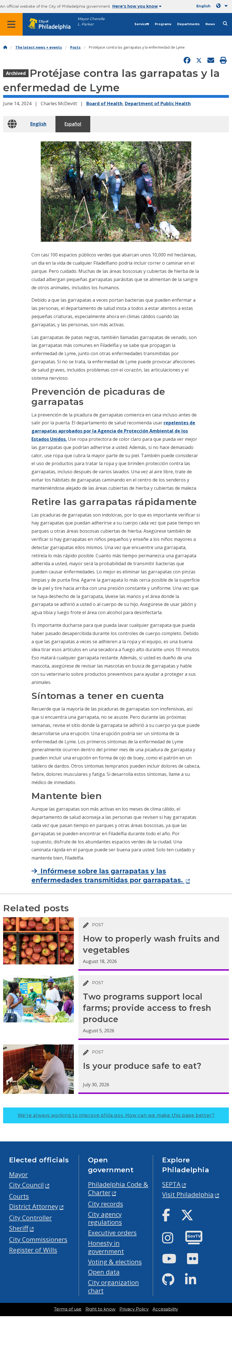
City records (105, 1203)
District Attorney (33, 1206)
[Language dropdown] (223, 5)
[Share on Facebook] (187, 60)
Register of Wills (33, 1249)
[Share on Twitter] (199, 60)
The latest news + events (38, 47)
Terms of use (67, 1309)
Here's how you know (135, 6)
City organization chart (113, 1286)
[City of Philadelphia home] (52, 24)
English (38, 124)
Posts (75, 47)
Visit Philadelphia (188, 1194)
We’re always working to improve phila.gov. (116, 1115)
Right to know (100, 1309)
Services (141, 24)
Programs (163, 24)
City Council (26, 1184)
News (210, 24)
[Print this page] (223, 60)
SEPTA (171, 1184)
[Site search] (225, 24)
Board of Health (104, 103)
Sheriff (18, 1228)
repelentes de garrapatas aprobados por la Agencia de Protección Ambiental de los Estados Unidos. (113, 431)
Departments (188, 24)
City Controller (30, 1217)
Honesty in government (106, 1247)
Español (73, 124)
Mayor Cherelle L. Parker (91, 21)
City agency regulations (105, 1218)
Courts (19, 1196)
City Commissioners (38, 1239)
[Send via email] (210, 60)
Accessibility (165, 1309)
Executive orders (112, 1232)
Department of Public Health (158, 103)
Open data (104, 1272)
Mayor (18, 1174)
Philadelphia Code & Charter (118, 1188)
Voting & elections (115, 1261)
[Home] (5, 47)
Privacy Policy (134, 1309)
